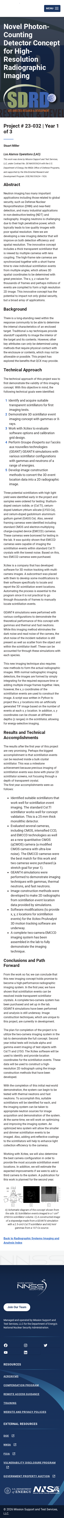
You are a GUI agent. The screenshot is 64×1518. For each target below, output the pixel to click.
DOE (6, 1435)
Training (10, 1403)
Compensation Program (21, 1385)
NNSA (7, 1444)
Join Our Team (16, 1307)
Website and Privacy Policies (25, 1411)
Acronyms (11, 1376)
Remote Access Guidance (21, 1394)
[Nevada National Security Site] (12, 8)
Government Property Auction (27, 1476)
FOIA (7, 1453)
